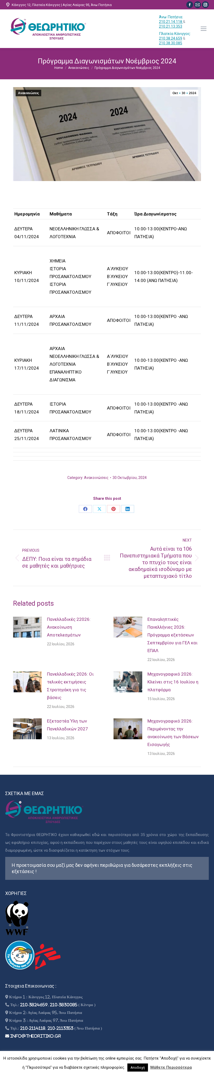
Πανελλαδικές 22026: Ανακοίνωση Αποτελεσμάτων (69, 627)
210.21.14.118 (171, 22)
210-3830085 (63, 1005)
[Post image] (27, 627)
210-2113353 (60, 1028)
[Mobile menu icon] (203, 28)
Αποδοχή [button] (137, 1067)
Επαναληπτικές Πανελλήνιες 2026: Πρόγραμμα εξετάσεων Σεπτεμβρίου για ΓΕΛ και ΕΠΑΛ (172, 635)
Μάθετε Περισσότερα (171, 1067)
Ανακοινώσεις (28, 93)
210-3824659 (34, 1005)
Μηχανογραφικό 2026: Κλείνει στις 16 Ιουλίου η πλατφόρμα (172, 681)
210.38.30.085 (170, 43)
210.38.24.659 (170, 38)
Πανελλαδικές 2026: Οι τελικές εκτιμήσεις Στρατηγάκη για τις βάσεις (70, 685)
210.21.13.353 (170, 26)
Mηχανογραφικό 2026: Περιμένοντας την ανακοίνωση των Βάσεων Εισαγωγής (173, 732)
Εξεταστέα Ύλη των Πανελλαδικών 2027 (67, 724)
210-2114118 (32, 1028)
